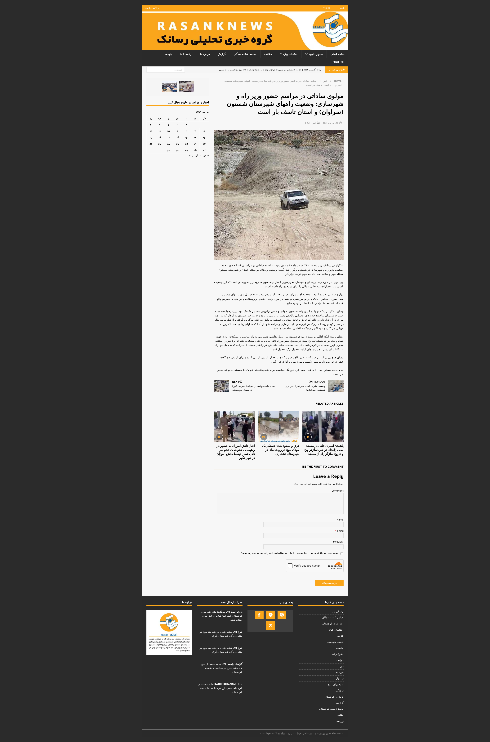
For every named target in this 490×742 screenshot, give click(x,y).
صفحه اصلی (338, 54)
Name (340, 519)
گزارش (222, 54)
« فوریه (204, 155)
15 (186, 137)
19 (150, 137)
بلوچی (342, 8)
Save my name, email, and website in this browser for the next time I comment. (290, 553)
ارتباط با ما (186, 54)
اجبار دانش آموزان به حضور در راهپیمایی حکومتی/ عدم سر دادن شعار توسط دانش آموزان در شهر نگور (236, 452)
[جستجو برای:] (165, 69)
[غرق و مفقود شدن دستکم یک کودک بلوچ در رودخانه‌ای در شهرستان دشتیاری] (278, 426)
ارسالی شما (337, 611)
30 (177, 150)
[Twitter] (270, 625)
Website (338, 542)
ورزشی (340, 721)
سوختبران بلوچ (336, 684)
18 (159, 137)
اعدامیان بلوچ (336, 630)
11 (159, 131)
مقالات (268, 54)
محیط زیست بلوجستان (331, 709)
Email (340, 531)
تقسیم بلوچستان (335, 642)
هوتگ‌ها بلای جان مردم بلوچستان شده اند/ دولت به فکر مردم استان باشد (222, 616)
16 (177, 137)
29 (186, 150)
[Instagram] (282, 615)
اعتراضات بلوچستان (333, 623)
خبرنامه (340, 672)
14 (195, 137)
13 (204, 137)
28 (195, 150)
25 (159, 143)
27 (204, 150)
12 (151, 131)
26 (150, 143)
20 (204, 143)
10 (168, 131)
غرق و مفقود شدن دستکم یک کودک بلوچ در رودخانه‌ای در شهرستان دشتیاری (280, 450)
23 (177, 143)
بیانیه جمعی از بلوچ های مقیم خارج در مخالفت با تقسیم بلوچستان (222, 668)
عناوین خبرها (316, 54)
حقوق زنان (338, 654)
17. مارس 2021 (330, 123)
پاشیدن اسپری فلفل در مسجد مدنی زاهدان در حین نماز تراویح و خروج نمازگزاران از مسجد (324, 450)
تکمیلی (340, 648)
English (327, 8)
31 (168, 150)
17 (168, 137)
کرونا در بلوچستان (334, 697)
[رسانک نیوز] (245, 48)
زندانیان (339, 678)
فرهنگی (340, 690)
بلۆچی (340, 636)
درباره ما (205, 54)
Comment (338, 491)
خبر (314, 123)
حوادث (340, 660)
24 (168, 143)
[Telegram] (270, 615)
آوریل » (193, 155)
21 (195, 143)
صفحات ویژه (290, 54)
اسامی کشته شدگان (245, 54)
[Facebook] (259, 615)
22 (186, 143)
